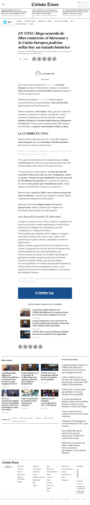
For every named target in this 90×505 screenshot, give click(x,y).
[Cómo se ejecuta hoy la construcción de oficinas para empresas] (30, 393)
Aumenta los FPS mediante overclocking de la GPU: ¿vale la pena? (49, 401)
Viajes (48, 488)
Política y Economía (20, 478)
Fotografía (65, 480)
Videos (35, 485)
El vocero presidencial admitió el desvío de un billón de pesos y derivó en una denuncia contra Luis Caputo (76, 11)
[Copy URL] (54, 59)
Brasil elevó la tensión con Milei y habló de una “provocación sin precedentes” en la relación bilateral (74, 448)
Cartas (35, 474)
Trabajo (49, 483)
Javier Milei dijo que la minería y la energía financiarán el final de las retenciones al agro (73, 434)
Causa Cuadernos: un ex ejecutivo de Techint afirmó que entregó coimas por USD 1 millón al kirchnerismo (45, 11)
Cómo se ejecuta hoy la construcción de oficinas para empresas (29, 401)
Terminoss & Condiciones (81, 487)
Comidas (49, 477)
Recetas (64, 472)
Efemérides (36, 480)
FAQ (34, 483)
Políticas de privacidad (80, 492)
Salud (48, 480)
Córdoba (20, 469)
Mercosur (49, 85)
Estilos (49, 474)
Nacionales (21, 474)
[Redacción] (38, 73)
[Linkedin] (78, 474)
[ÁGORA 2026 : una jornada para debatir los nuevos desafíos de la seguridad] (25, 334)
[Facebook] (34, 59)
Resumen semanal (38, 477)
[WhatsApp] (49, 59)
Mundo (19, 482)
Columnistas (37, 469)
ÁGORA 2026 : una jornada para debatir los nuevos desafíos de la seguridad (50, 332)
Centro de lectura (67, 469)
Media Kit (80, 484)
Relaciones (50, 485)
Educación (50, 469)
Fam (48, 491)
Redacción (49, 74)
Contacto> (80, 481)
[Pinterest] (44, 59)
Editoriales (36, 472)
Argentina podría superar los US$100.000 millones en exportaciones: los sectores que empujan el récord (14, 11)
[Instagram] (78, 472)
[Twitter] (39, 59)
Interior (19, 472)
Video (63, 477)
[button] (3, 4)
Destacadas (21, 51)
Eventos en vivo (67, 474)
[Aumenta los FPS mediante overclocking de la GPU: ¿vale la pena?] (49, 393)
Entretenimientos (52, 472)
